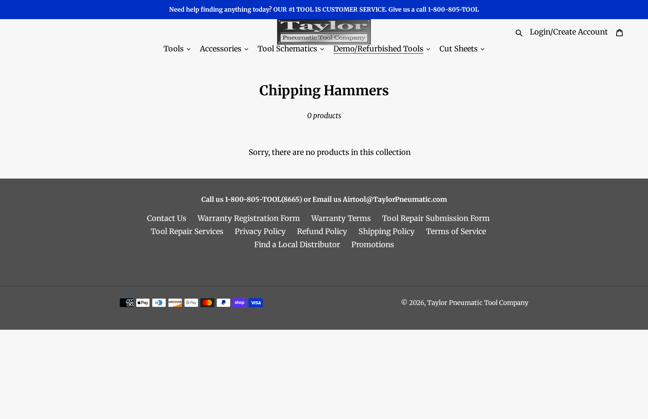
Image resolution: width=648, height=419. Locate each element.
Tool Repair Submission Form (436, 218)
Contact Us (166, 218)
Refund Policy (322, 231)
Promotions (372, 244)
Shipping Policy (386, 231)
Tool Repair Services (187, 231)
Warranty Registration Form (249, 218)
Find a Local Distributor (297, 244)
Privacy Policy (260, 231)
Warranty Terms (341, 218)
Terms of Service (456, 231)
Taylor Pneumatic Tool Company (477, 303)
